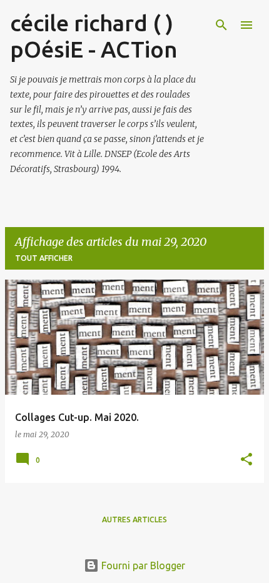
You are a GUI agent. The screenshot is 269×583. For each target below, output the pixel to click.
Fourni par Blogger (142, 565)
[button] (246, 460)
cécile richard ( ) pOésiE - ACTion (94, 36)
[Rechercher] (221, 25)
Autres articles (134, 519)
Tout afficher (44, 258)
